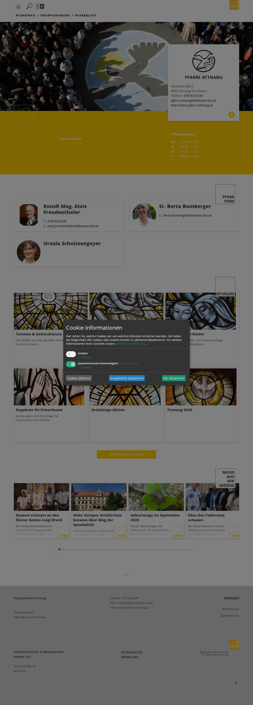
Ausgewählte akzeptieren (127, 378)
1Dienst (84, 357)
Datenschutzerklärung (130, 343)
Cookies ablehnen (79, 378)
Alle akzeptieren (173, 378)
